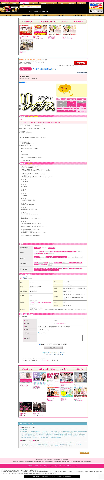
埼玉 (38, 6)
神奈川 (28, 6)
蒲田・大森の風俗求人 (59, 434)
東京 (23, 6)
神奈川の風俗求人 (48, 459)
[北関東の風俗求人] (33, 3)
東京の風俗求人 (23, 429)
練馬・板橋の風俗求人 (56, 437)
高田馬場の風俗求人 (45, 437)
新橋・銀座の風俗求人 (56, 433)
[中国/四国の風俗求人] (71, 3)
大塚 (27, 82)
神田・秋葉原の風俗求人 (44, 433)
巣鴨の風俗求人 (60, 436)
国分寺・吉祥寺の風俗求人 (71, 436)
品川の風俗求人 (68, 434)
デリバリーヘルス (24, 443)
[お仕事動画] (43, 15)
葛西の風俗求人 (36, 437)
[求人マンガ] (60, 15)
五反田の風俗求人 (45, 431)
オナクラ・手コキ (69, 443)
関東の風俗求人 (37, 461)
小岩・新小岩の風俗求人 (50, 436)
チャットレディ (24, 444)
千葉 (34, 6)
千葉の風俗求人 (56, 459)
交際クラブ (62, 444)
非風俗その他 (24, 445)
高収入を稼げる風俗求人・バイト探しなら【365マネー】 (50, 476)
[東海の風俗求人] (52, 3)
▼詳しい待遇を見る (82, 111)
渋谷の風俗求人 (54, 431)
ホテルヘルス (32, 443)
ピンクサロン (66, 281)
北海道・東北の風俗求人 (18, 461)
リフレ (37, 445)
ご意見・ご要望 (65, 465)
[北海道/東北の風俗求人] (14, 3)
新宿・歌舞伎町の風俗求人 (34, 431)
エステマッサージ (41, 443)
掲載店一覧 (54, 465)
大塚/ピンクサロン (25, 69)
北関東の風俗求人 (29, 461)
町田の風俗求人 (49, 434)
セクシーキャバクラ (54, 444)
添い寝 (79, 444)
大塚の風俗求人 (78, 433)
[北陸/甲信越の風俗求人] (43, 3)
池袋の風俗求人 (23, 431)
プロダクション (33, 444)
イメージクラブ (69, 444)
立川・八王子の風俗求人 (64, 431)
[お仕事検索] (26, 15)
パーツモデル (43, 445)
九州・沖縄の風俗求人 (86, 461)
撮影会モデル (58, 445)
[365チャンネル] (95, 15)
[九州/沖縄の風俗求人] (81, 3)
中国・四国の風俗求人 (75, 461)
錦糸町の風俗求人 (25, 433)
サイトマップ (73, 465)
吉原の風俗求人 (34, 433)
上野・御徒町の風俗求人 (67, 433)
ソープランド (77, 443)
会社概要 (59, 465)
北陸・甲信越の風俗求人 (47, 461)
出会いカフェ (32, 445)
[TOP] (8, 15)
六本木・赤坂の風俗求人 (26, 434)
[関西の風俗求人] (62, 3)
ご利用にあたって (46, 465)
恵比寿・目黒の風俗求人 (39, 434)
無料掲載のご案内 (38, 465)
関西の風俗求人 (65, 461)
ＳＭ (75, 444)
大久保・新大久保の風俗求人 (80, 434)
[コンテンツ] (78, 15)
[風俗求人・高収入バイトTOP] (5, 3)
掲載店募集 (30, 465)
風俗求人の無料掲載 (94, 1)
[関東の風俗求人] (24, 3)
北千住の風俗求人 (82, 436)
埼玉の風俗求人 (64, 459)
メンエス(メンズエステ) (51, 443)
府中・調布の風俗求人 (26, 437)
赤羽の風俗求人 (39, 436)
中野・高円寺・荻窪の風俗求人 (28, 436)
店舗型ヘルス (45, 444)
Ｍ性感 (39, 444)
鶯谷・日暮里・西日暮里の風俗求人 (79, 431)
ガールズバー (51, 445)
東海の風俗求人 (57, 461)
